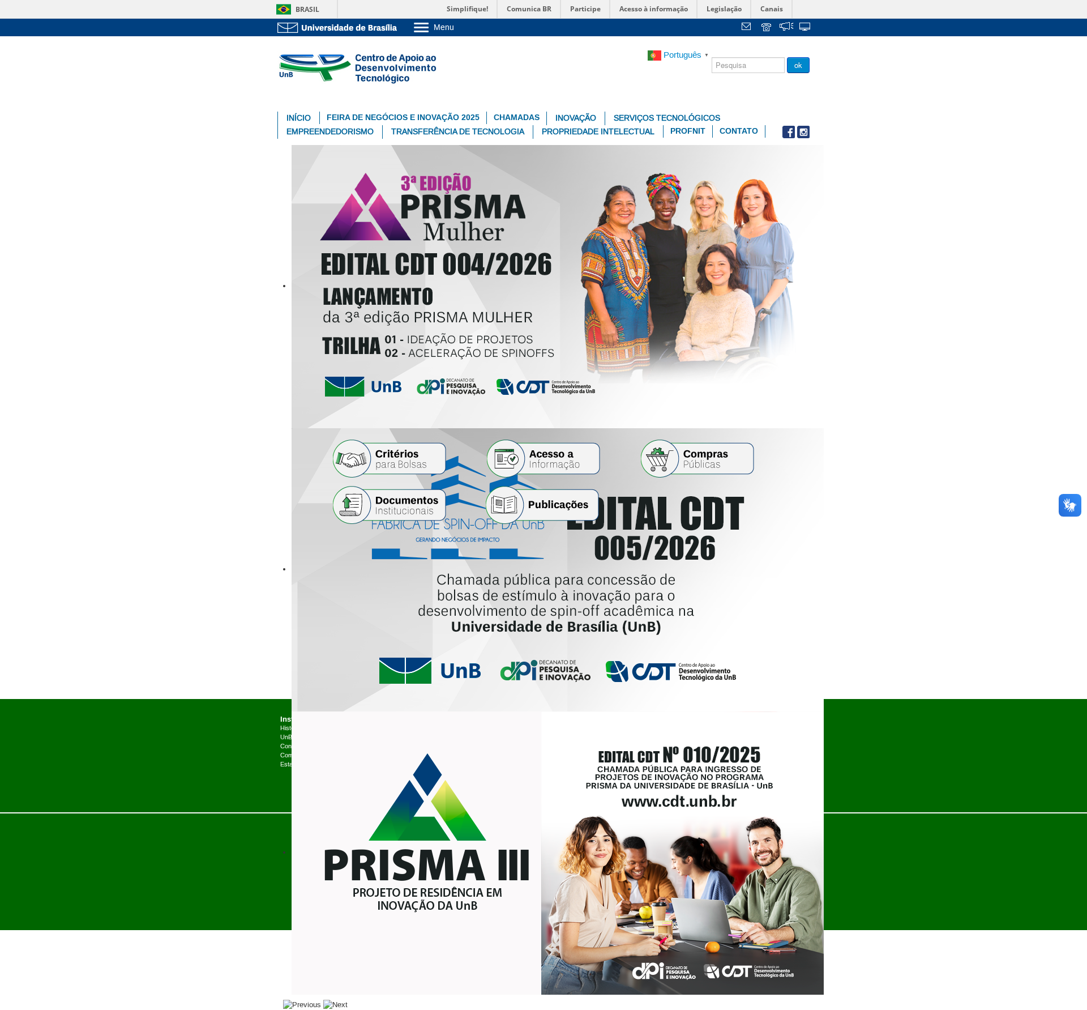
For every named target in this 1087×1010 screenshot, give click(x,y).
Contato (739, 131)
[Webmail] (748, 28)
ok (798, 64)
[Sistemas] (805, 28)
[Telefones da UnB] (767, 28)
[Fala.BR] (786, 28)
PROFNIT (687, 131)
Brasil (307, 9)
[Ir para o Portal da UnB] (339, 27)
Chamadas (517, 117)
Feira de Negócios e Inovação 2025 (403, 117)
